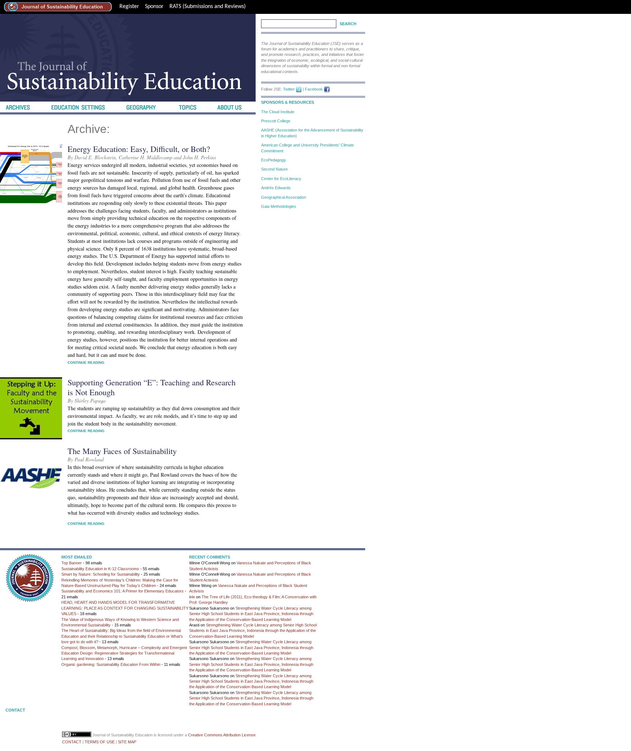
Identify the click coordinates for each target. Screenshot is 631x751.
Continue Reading (86, 363)
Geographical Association (283, 197)
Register (129, 6)
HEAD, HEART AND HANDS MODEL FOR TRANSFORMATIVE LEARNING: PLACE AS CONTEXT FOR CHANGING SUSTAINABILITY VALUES (124, 608)
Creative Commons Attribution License (222, 735)
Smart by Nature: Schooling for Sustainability (100, 574)
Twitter (289, 89)
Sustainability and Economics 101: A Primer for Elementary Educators (122, 591)
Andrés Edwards (276, 188)
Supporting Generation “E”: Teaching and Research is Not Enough (152, 387)
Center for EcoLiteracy (281, 178)
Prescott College (275, 121)
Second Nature (274, 169)
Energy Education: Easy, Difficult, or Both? (139, 148)
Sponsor (154, 6)
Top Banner (71, 563)
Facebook (314, 89)
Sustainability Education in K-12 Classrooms (100, 569)
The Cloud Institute (277, 112)
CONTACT (71, 742)
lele (192, 597)
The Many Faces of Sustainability (122, 450)
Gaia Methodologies (278, 206)
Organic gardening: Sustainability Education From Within (110, 664)
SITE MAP (127, 742)
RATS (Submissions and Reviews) (207, 6)
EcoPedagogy (273, 160)
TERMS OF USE (100, 742)
